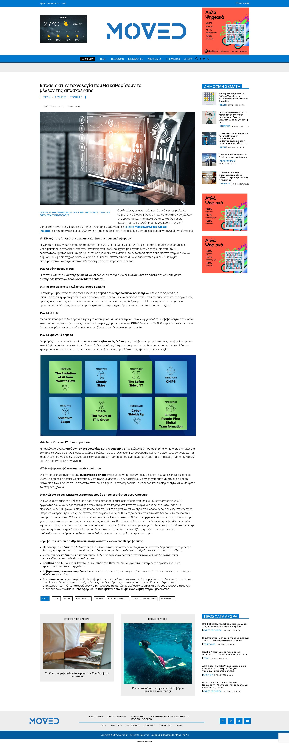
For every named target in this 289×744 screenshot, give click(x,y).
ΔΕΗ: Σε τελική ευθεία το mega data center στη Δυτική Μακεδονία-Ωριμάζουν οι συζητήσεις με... (233, 117)
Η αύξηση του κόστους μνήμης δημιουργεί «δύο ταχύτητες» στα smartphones (225, 639)
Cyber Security (212, 630)
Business (225, 184)
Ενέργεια (225, 126)
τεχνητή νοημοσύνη (144, 598)
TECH (47, 97)
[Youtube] (247, 721)
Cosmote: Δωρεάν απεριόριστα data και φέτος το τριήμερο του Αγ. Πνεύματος (234, 176)
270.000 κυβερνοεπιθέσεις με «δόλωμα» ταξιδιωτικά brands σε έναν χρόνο (225, 625)
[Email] (164, 106)
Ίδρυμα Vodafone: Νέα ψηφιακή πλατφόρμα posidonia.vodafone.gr (158, 689)
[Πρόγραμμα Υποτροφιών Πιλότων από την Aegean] (209, 159)
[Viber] (178, 106)
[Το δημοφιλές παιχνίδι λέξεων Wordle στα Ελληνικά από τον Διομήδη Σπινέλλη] (209, 98)
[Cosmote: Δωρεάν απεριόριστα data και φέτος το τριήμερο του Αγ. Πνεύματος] (209, 177)
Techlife (76, 97)
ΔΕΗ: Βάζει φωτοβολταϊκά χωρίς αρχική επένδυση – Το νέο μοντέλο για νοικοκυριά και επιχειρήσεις (224, 668)
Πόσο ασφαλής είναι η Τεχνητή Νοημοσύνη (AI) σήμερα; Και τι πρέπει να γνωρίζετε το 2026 (225, 685)
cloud (67, 598)
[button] (196, 58)
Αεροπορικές (227, 161)
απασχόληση (83, 598)
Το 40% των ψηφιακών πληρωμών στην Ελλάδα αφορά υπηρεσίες (77, 675)
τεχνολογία (167, 598)
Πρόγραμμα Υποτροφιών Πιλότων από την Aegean (233, 156)
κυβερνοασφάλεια (118, 598)
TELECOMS (209, 644)
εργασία (99, 598)
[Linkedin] (204, 59)
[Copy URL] (185, 106)
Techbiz (60, 97)
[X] (208, 59)
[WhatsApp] (150, 106)
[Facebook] (200, 59)
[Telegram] (171, 106)
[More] (192, 106)
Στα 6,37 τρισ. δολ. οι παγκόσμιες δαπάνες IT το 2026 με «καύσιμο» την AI (224, 653)
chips (56, 598)
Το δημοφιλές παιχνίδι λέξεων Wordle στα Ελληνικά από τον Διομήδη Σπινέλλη (233, 97)
